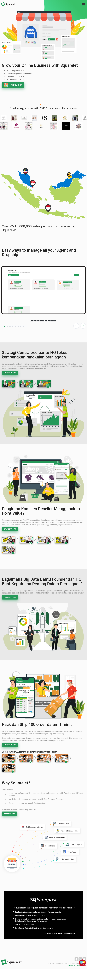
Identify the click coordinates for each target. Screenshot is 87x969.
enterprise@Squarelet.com (64, 933)
